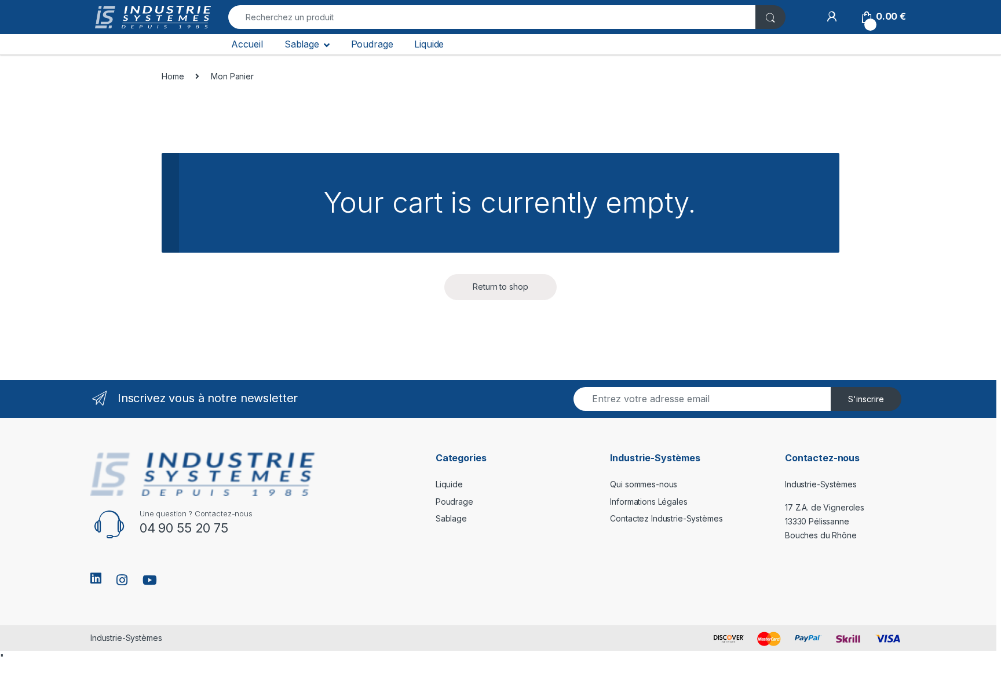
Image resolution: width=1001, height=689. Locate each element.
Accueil (247, 44)
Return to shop (500, 286)
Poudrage (372, 44)
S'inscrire (866, 399)
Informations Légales (648, 501)
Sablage (301, 44)
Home (173, 76)
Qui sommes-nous (643, 484)
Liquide (429, 44)
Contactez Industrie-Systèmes (666, 518)
